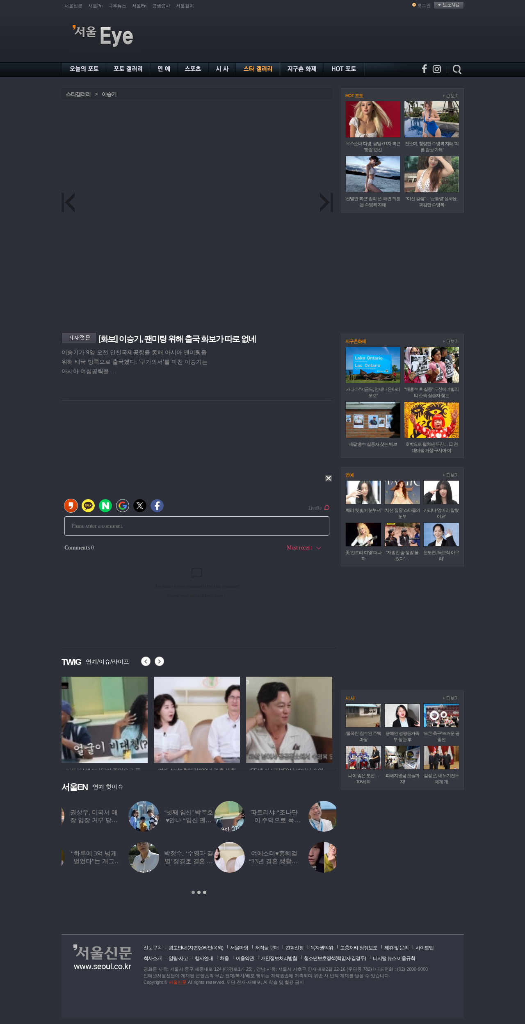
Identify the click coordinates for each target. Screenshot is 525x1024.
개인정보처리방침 (279, 958)
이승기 (109, 94)
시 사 (349, 698)
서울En (139, 5)
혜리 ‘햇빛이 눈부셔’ (363, 510)
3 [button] (204, 892)
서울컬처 (185, 5)
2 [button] (199, 892)
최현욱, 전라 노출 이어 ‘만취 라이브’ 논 (311, 820)
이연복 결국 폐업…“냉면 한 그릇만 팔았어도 (216, 820)
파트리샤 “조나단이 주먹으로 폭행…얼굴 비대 (121, 820)
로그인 (424, 5)
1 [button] (193, 892)
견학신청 (294, 948)
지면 (193, 948)
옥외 (217, 948)
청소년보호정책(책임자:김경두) (335, 958)
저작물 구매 (266, 948)
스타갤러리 (78, 94)
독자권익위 (321, 948)
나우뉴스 (117, 5)
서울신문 (73, 5)
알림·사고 (178, 958)
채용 (224, 958)
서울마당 (239, 948)
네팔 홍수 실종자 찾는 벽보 (373, 444)
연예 (349, 474)
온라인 (205, 948)
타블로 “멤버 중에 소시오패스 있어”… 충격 (216, 861)
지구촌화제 (355, 341)
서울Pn (95, 5)
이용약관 (245, 958)
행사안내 (204, 958)
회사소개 (153, 958)
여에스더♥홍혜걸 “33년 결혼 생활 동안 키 (121, 861)
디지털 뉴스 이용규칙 (394, 958)
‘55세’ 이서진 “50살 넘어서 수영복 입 (311, 861)
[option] (199, 848)
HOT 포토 (354, 95)
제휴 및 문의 (396, 948)
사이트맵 (424, 948)
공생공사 (161, 5)
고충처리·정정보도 (358, 948)
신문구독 (153, 948)
